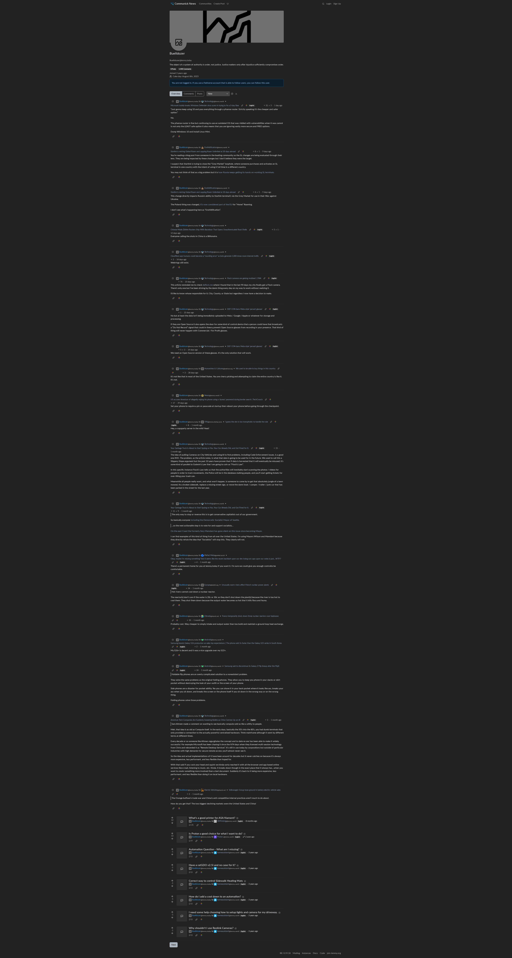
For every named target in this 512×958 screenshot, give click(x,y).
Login (328, 4)
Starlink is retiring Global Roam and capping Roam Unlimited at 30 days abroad (203, 152)
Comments (189, 94)
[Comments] (182, 821)
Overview (175, 94)
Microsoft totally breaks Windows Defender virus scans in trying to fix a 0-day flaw (205, 106)
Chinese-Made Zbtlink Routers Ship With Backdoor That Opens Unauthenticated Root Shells (209, 230)
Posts (199, 94)
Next (173, 945)
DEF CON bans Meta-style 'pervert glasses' (244, 309)
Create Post (219, 4)
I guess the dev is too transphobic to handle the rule (246, 422)
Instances (306, 953)
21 (192, 825)
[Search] (323, 3)
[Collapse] (173, 101)
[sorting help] (232, 94)
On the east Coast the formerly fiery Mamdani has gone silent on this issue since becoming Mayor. (216, 531)
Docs (315, 953)
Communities (205, 4)
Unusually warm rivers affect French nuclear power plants (245, 585)
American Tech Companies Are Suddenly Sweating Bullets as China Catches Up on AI (205, 720)
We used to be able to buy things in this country (255, 369)
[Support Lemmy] (228, 3)
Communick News (185, 3)
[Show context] (242, 106)
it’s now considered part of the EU (216, 204)
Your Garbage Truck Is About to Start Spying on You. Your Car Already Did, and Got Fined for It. (210, 448)
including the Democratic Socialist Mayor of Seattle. (215, 520)
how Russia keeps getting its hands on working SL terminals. (246, 172)
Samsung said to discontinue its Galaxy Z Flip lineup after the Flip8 (252, 666)
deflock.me (208, 285)
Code (322, 953)
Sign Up (337, 4)
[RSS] (236, 94)
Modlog (296, 953)
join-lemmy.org (334, 953)
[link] (246, 106)
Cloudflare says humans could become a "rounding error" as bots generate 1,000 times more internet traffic (215, 256)
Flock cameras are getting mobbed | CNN (244, 278)
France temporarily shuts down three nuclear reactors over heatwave (250, 616)
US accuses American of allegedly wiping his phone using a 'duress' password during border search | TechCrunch (217, 400)
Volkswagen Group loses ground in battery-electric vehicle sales (255, 790)
